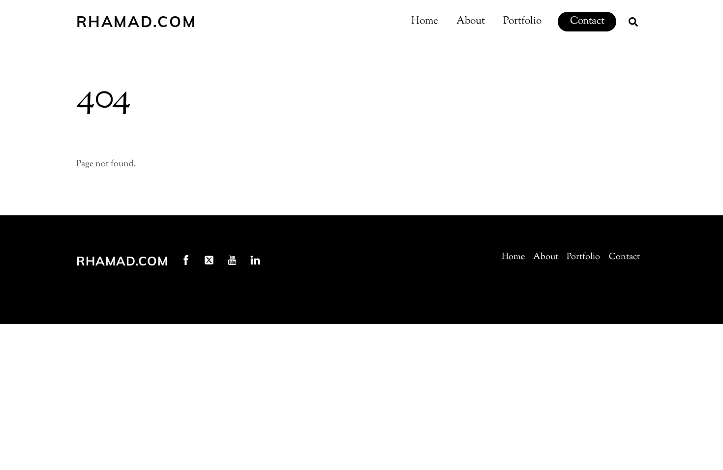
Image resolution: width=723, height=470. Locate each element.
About (470, 21)
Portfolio (522, 21)
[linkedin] (255, 260)
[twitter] (209, 260)
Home (424, 21)
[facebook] (186, 260)
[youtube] (232, 260)
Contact (587, 21)
